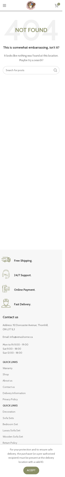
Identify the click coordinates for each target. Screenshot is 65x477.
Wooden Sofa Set (13, 436)
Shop (6, 374)
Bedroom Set (10, 424)
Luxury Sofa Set (11, 430)
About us (7, 380)
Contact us (10, 317)
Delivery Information (14, 393)
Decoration (9, 411)
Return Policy (10, 442)
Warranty (7, 368)
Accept (31, 470)
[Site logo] (31, 5)
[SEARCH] (55, 70)
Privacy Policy (10, 399)
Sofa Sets (8, 418)
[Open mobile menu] (4, 5)
